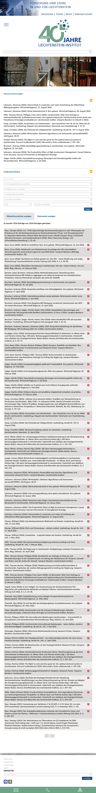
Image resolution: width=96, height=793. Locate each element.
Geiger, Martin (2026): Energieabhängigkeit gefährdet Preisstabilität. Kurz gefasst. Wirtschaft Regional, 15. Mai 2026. (44, 365)
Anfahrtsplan (9, 765)
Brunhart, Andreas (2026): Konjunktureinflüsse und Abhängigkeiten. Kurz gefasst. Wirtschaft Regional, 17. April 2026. (44, 290)
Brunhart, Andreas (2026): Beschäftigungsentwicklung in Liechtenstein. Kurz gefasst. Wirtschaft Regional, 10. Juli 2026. (40, 283)
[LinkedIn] (10, 782)
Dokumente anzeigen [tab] (46, 216)
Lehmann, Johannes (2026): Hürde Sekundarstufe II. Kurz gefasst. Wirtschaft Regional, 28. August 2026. (42, 487)
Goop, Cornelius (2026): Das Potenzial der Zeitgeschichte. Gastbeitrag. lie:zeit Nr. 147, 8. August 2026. (42, 424)
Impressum (8, 759)
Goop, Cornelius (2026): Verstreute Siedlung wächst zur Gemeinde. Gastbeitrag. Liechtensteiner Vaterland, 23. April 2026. (38, 431)
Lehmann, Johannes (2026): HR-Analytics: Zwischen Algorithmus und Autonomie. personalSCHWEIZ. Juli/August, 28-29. (39, 480)
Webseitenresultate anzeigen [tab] (19, 216)
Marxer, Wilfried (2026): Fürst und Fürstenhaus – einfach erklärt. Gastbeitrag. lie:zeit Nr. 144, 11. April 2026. (44, 529)
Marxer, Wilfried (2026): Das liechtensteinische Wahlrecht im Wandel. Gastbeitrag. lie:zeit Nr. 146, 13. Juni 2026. (44, 522)
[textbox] (47, 184)
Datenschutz (8, 762)
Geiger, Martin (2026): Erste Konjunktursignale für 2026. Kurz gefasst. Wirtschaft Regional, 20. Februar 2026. (44, 372)
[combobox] (48, 184)
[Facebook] (6, 782)
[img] (88, 245)
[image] (60, 33)
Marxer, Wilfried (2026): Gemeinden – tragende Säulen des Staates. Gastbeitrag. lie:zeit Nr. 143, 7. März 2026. (43, 536)
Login (6, 768)
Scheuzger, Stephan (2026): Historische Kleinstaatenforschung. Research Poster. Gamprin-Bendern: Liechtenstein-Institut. (43, 632)
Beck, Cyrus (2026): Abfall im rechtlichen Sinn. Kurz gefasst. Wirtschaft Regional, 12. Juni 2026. (44, 245)
